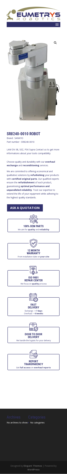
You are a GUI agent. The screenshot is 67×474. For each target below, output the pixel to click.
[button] (55, 43)
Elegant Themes (33, 465)
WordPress (33, 469)
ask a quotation (25, 208)
